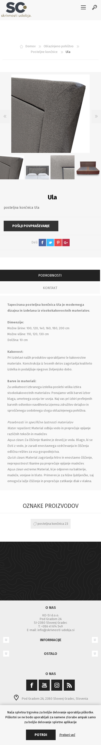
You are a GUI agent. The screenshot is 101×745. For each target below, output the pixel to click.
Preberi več (67, 735)
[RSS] (69, 685)
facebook (42, 242)
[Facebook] (31, 685)
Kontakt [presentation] (50, 288)
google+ (66, 242)
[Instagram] (56, 685)
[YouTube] (44, 685)
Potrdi (41, 735)
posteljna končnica (51, 523)
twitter (50, 242)
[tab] (50, 276)
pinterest (58, 242)
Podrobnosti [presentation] (50, 275)
